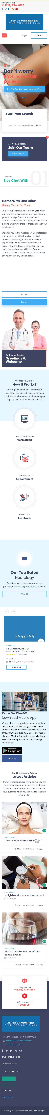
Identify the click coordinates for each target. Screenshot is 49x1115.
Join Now (39, 35)
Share (40, 849)
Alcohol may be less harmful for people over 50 (22, 953)
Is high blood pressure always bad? (24, 895)
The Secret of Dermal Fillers (20, 840)
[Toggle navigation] (4, 35)
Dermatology (10, 838)
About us (24, 294)
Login (24, 35)
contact (24, 302)
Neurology (10, 646)
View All (24, 594)
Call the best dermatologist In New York (24, 89)
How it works (7, 1097)
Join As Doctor (18, 153)
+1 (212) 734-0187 (13, 5)
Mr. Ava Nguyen (15, 648)
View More (16, 667)
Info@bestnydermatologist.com (19, 1040)
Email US (24, 1005)
